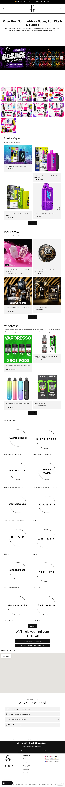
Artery (35, 554)
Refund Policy (26, 762)
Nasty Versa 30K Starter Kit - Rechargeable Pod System (17, 214)
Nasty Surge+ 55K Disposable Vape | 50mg (16, 166)
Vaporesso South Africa (11, 454)
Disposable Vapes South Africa (14, 521)
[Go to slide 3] (34, 77)
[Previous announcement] (3, 1)
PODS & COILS (33, 15)
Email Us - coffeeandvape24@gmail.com (32, 645)
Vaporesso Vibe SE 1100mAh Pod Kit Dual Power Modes (17, 404)
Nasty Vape (36, 521)
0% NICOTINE (48, 15)
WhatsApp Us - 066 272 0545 (32, 641)
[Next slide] (61, 57)
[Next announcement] (62, 1)
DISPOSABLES (13, 15)
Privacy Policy (26, 769)
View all (32, 223)
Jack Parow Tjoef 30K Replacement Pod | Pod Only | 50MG (18, 308)
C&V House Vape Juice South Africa (44, 487)
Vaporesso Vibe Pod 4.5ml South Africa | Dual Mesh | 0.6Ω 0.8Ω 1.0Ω (45, 357)
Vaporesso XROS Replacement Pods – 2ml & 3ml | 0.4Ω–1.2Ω (18, 366)
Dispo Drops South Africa (41, 454)
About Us (25, 758)
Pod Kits (35, 587)
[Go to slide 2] (32, 77)
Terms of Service (27, 773)
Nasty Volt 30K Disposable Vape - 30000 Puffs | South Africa (46, 176)
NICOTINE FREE (46, 739)
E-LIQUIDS (26, 15)
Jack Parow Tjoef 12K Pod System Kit (43, 307)
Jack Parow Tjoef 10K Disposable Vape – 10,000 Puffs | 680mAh (17, 270)
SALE (54, 15)
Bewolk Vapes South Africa (12, 487)
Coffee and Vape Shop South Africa (21, 784)
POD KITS (20, 15)
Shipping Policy (27, 766)
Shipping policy (47, 785)
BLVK (5, 554)
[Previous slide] (3, 57)
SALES (54, 739)
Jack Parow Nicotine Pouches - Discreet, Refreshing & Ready (44, 270)
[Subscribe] (45, 750)
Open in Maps (6, 656)
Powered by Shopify (33, 784)
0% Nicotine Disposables (12, 587)
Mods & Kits (8, 620)
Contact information (56, 785)
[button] (3, 8)
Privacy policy (49, 784)
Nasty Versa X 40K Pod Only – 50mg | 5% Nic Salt (46, 214)
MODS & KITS (41, 15)
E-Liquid (35, 620)
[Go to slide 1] (30, 77)
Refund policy (42, 784)
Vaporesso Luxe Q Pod (39, 403)
